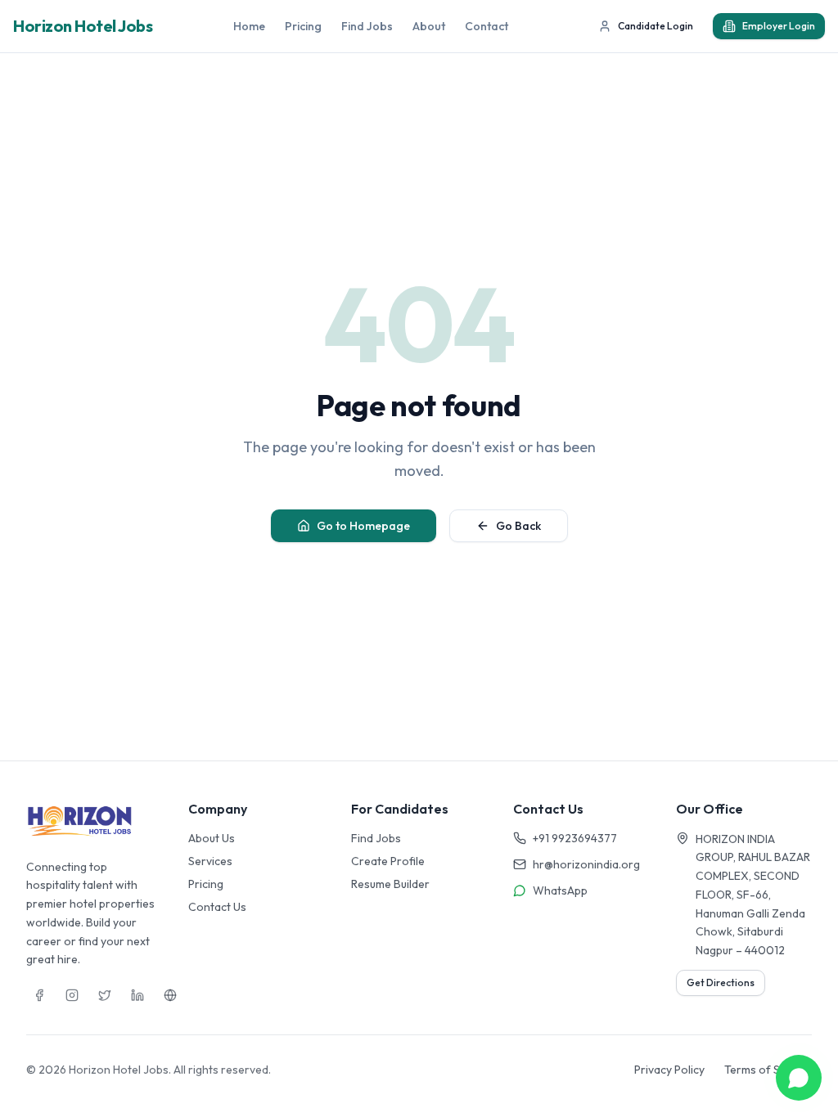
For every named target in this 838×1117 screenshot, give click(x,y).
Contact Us (217, 906)
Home (249, 26)
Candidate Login (655, 26)
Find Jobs (367, 26)
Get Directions (721, 982)
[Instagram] (72, 995)
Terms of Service (768, 1069)
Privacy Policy (669, 1069)
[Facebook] (39, 995)
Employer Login (778, 26)
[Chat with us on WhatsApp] (799, 1078)
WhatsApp (560, 890)
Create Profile (388, 861)
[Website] (170, 995)
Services (210, 861)
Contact (486, 26)
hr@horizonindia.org (586, 864)
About (428, 26)
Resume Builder (390, 884)
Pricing (303, 26)
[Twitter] (105, 995)
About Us (211, 838)
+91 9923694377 (575, 838)
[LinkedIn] (137, 995)
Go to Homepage (363, 525)
